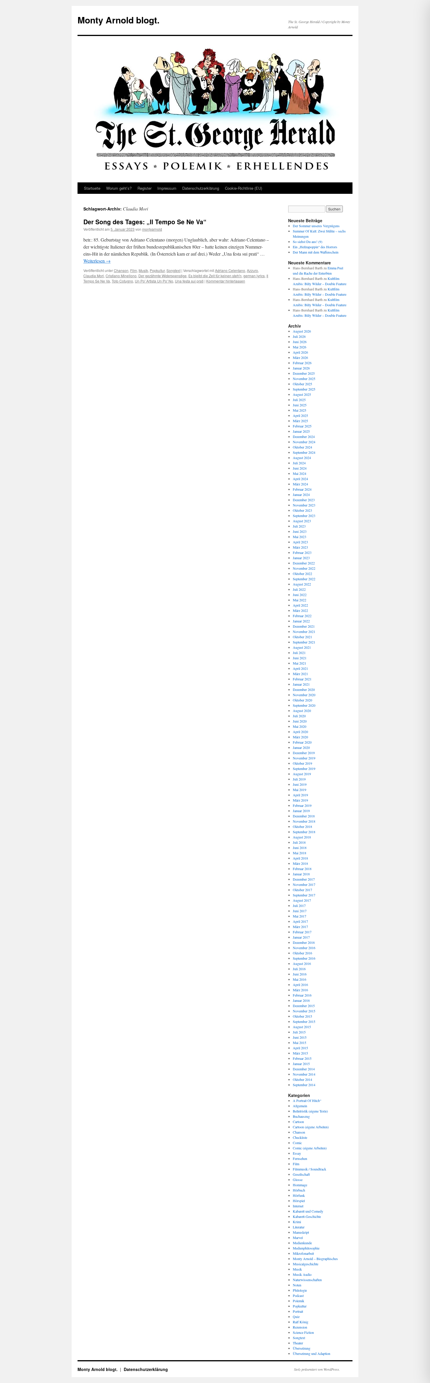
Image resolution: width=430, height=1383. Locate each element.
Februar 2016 (302, 995)
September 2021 (304, 642)
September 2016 (304, 958)
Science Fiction (303, 1332)
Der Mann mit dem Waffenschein (315, 252)
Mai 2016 (299, 979)
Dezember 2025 (304, 373)
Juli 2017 (299, 905)
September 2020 (304, 705)
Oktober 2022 (302, 573)
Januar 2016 (301, 1000)
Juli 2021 (299, 652)
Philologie (300, 1290)
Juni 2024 (300, 468)
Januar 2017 (301, 937)
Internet (298, 1206)
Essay (297, 1153)
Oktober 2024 (302, 447)
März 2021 (300, 673)
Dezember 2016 (304, 942)
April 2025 (300, 415)
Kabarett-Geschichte (307, 1216)
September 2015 (304, 1021)
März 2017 (300, 926)
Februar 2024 (302, 489)
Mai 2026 (299, 347)
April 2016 (300, 984)
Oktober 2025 (302, 383)
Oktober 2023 (302, 510)
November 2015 (304, 1011)
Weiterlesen (97, 261)
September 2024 (304, 452)
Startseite (92, 188)
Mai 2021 (299, 663)
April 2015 (300, 1047)
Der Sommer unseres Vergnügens (316, 225)
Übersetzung (301, 1348)
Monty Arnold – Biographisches (315, 1258)
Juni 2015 (300, 1037)
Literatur (299, 1227)
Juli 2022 (299, 589)
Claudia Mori (93, 275)
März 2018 (300, 863)
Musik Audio (302, 1274)
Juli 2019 (299, 779)
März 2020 (300, 737)
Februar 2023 (302, 552)
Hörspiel (299, 1200)
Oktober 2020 (302, 700)
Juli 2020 (299, 715)
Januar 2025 (301, 431)
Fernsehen (300, 1158)
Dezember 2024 (304, 436)
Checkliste (300, 1137)
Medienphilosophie (306, 1248)
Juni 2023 (300, 531)
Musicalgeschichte (305, 1264)
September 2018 (304, 831)
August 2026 (302, 331)
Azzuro (252, 270)
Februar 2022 (302, 615)
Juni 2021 (300, 657)
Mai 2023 (299, 536)
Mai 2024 (299, 473)
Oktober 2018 (302, 826)
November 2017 (304, 884)
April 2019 (300, 795)
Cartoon (298, 1121)
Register (144, 188)
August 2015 (302, 1026)
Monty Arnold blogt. (118, 19)
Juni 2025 (300, 405)
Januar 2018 (301, 874)
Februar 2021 (302, 679)
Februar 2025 (302, 426)
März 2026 (300, 357)
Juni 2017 (300, 910)
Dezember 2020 (304, 689)
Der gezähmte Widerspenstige (162, 275)
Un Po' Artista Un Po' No (154, 280)
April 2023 (300, 542)
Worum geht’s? (119, 188)
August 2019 (302, 773)
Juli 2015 (299, 1032)
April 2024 (300, 478)
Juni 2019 (300, 784)
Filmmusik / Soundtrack (309, 1169)
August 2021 (302, 647)
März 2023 (300, 547)
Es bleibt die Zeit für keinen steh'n (215, 275)
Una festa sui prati (189, 280)
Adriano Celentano (230, 270)
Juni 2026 (300, 341)
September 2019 (304, 768)
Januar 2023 (301, 557)
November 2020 (304, 694)
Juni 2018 (300, 847)
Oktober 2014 (302, 1079)
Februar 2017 (302, 932)
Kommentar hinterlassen (225, 280)
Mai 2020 (299, 726)
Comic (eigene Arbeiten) (310, 1148)
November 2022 (304, 568)
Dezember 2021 (304, 626)
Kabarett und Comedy (308, 1211)
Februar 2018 (302, 868)
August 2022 (302, 584)
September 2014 (304, 1084)
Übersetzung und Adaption (311, 1353)
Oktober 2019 (302, 763)
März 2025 (300, 420)
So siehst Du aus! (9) (307, 241)
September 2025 (304, 389)
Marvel (298, 1237)
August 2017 (302, 900)
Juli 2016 (299, 968)
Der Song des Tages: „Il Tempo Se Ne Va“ (145, 221)
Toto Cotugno (122, 280)
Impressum (166, 188)
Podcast (298, 1295)
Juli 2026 (299, 336)
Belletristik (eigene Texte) (310, 1111)
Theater (298, 1343)
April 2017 (300, 921)
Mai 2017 (299, 916)
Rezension (300, 1327)
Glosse (297, 1179)
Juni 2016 (300, 974)
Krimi (297, 1221)
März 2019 (300, 800)
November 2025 (304, 378)
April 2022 (300, 605)
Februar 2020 (302, 742)
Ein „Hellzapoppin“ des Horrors (315, 246)
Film (133, 270)
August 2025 (302, 394)
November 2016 (304, 947)
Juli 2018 (299, 842)
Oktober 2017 (302, 889)
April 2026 (300, 352)
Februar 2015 (302, 1058)
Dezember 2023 (304, 499)
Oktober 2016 (302, 953)
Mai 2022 (299, 600)
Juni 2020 (300, 721)
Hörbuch (299, 1190)
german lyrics (254, 275)
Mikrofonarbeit (303, 1253)
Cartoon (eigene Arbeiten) (311, 1126)
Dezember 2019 (304, 752)
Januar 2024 (301, 494)
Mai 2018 (299, 852)
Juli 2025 (299, 399)
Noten (297, 1285)
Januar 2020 (301, 747)
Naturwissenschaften (307, 1279)
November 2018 (304, 821)
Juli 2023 (299, 526)
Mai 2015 (299, 1042)
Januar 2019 (301, 810)
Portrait (298, 1311)
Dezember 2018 (304, 816)
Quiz (296, 1316)
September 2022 (304, 578)
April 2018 (300, 858)
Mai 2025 (299, 410)
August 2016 (302, 963)
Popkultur (157, 270)
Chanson (121, 270)
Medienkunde (302, 1242)
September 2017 (304, 895)
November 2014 (304, 1074)
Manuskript (301, 1232)
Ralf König (300, 1321)
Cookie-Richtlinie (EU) (243, 188)
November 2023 (304, 505)
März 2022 (300, 610)
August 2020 (302, 710)
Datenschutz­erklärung (200, 188)
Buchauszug (301, 1116)
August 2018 (302, 837)
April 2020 (300, 731)
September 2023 (304, 515)
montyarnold (152, 229)
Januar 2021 (301, 684)
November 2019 (304, 758)
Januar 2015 (301, 1063)
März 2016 (300, 989)
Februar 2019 (302, 805)
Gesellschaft (301, 1174)
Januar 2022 (301, 621)
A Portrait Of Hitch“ (307, 1100)
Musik (143, 270)
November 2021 (304, 631)
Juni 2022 (300, 594)
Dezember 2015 (304, 1005)
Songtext (173, 270)
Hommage (300, 1184)
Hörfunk (299, 1195)
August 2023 (302, 520)
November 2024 (304, 441)
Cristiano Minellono (121, 275)
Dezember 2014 (304, 1069)
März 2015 (300, 1053)
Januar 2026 (301, 368)
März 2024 (300, 484)
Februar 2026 (302, 362)
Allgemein (300, 1105)
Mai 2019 (299, 789)
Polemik (298, 1300)
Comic (297, 1142)
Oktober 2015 (302, 1016)
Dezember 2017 (304, 879)
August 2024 (302, 457)
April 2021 (300, 668)
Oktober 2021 (302, 636)
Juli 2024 (299, 463)
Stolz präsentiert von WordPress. (317, 1369)
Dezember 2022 (304, 563)
